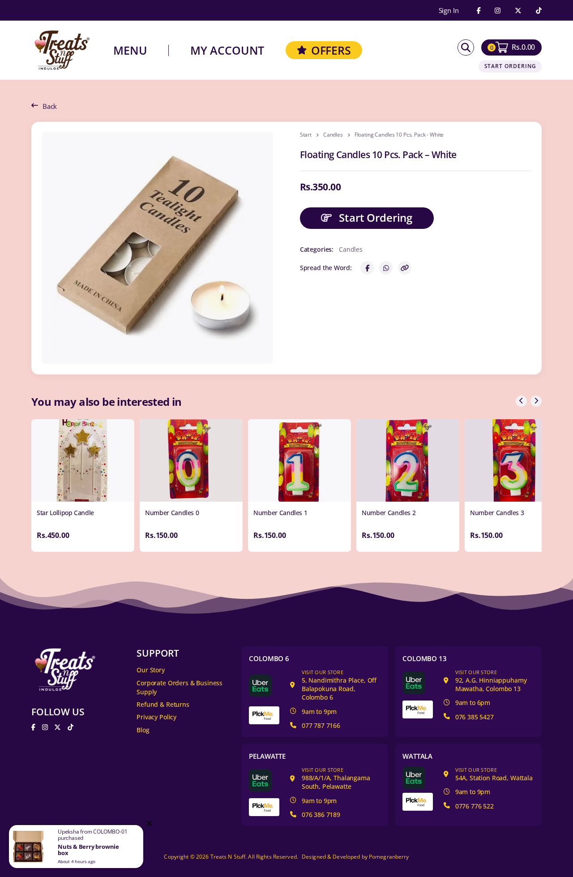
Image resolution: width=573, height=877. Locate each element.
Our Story (151, 670)
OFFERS (331, 50)
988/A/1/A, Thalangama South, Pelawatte (336, 778)
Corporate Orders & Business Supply (179, 687)
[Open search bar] (466, 47)
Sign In (449, 10)
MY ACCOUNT (227, 50)
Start (306, 135)
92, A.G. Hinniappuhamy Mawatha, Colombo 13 (491, 681)
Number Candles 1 (280, 512)
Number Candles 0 (172, 512)
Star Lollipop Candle (65, 512)
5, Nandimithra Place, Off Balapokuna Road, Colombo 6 (339, 685)
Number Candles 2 (388, 512)
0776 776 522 (474, 806)
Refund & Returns (163, 704)
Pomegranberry (389, 856)
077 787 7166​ (321, 725)
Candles (333, 135)
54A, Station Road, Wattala (494, 774)
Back (50, 106)
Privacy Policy (156, 717)
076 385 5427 (474, 717)
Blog (143, 730)
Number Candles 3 (497, 512)
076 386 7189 (321, 814)
